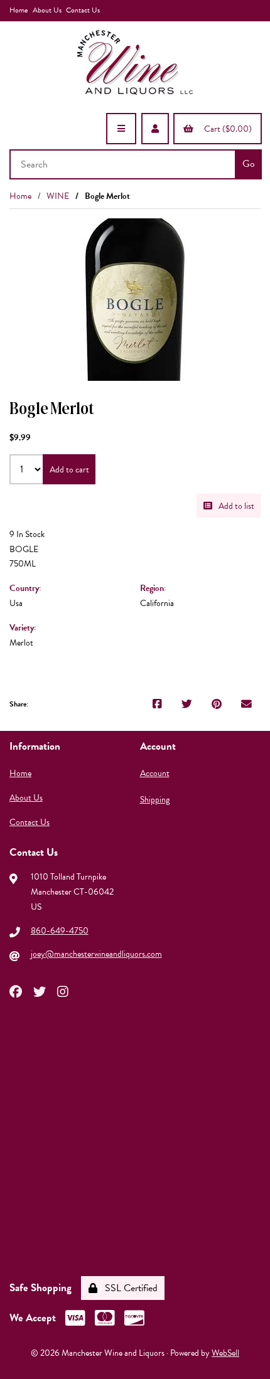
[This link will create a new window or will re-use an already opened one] (157, 704)
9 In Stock (27, 534)
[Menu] (121, 128)
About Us (47, 10)
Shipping (155, 799)
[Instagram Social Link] (62, 991)
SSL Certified (129, 1288)
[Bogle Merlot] (135, 299)
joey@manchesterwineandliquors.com (96, 954)
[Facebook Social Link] (15, 991)
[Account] (155, 128)
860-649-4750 (60, 930)
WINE (57, 196)
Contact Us (83, 10)
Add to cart (69, 469)
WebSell (225, 1353)
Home (18, 10)
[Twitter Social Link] (39, 991)
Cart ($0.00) (226, 129)
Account (155, 773)
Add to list (234, 506)
